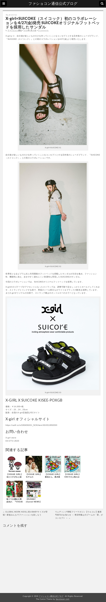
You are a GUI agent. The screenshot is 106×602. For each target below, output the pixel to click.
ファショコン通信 (15, 30)
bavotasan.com (62, 599)
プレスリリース (11, 15)
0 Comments (43, 30)
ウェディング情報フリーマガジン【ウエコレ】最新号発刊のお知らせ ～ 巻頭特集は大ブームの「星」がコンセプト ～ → (79, 515)
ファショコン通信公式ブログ (53, 4)
